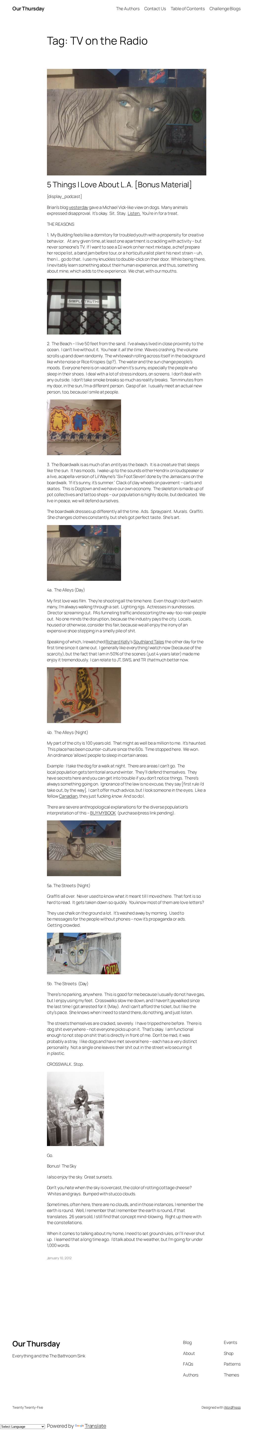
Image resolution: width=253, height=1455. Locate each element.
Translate (95, 1425)
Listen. (134, 213)
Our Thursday (28, 8)
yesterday (78, 207)
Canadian (68, 796)
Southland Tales (148, 641)
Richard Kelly (117, 641)
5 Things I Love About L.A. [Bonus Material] (119, 184)
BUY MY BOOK (103, 813)
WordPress (232, 1407)
